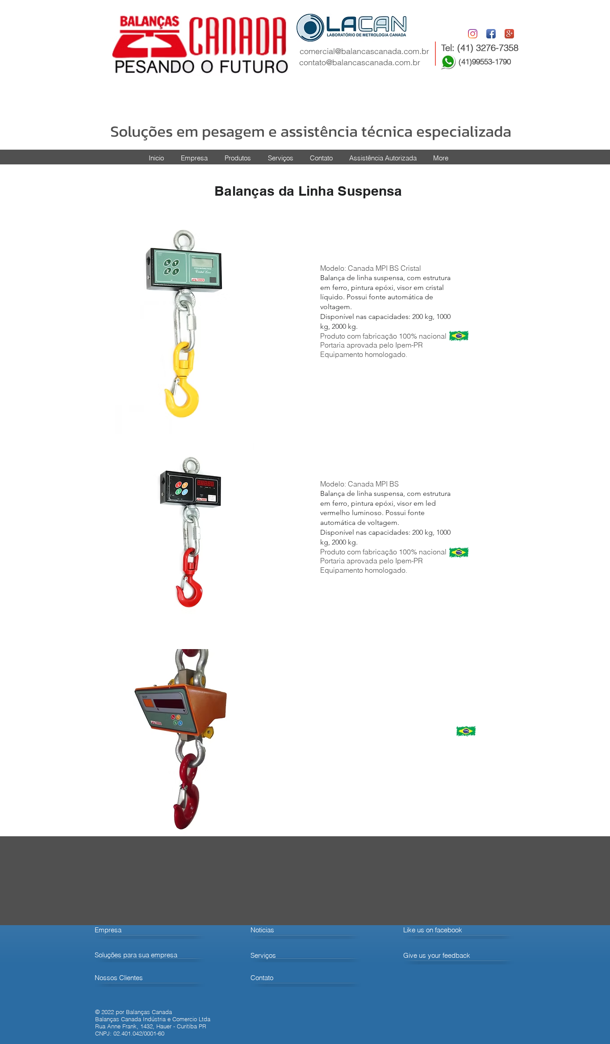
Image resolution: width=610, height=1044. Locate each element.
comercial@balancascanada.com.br (364, 51)
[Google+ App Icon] (509, 33)
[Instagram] (472, 33)
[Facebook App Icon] (491, 33)
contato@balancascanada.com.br (359, 62)
